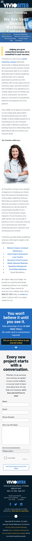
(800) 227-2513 (16, 488)
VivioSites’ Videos (23, 38)
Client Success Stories (10, 38)
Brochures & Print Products (18, 260)
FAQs (11, 40)
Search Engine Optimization (17, 254)
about (23, 498)
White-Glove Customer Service (22, 36)
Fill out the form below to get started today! (16, 341)
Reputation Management (18, 266)
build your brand (15, 496)
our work (11, 499)
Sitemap (24, 527)
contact (21, 499)
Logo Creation (17, 257)
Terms (18, 527)
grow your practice (11, 498)
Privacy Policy (10, 527)
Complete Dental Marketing (20, 34)
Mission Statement (7, 36)
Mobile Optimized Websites (17, 263)
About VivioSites (6, 34)
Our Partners (18, 40)
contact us (24, 294)
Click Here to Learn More (20, 511)
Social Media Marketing (17, 269)
